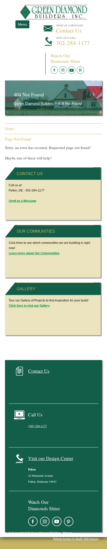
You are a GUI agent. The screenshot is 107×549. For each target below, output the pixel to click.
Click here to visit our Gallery (29, 305)
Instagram (63, 70)
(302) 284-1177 (37, 426)
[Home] (53, 17)
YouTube (71, 70)
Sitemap (67, 533)
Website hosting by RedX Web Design (75, 539)
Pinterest (80, 70)
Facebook (54, 70)
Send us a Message (22, 201)
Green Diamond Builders (34, 103)
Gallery (26, 289)
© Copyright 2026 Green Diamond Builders (35, 533)
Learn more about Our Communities (34, 253)
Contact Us (30, 174)
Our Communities (36, 231)
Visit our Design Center (50, 458)
